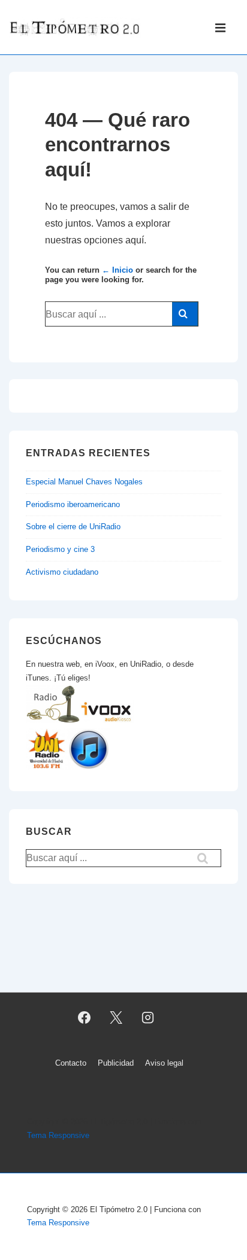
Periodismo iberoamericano (73, 504)
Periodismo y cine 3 (60, 549)
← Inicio (117, 270)
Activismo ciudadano (62, 572)
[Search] (185, 314)
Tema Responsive (58, 1135)
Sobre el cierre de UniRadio (73, 526)
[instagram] (147, 1017)
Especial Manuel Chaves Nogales (84, 481)
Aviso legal (164, 1062)
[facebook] (84, 1017)
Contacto (70, 1062)
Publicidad (116, 1062)
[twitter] (116, 1017)
